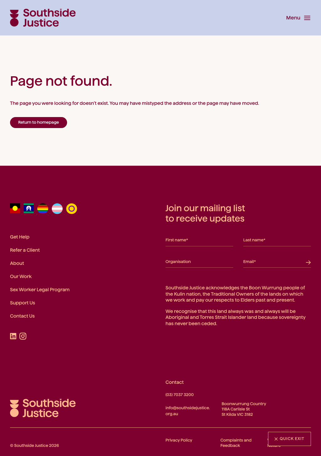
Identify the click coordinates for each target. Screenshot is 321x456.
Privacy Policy (179, 440)
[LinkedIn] (13, 336)
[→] (306, 261)
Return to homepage (38, 122)
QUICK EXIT (292, 439)
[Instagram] (23, 336)
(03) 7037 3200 (180, 395)
